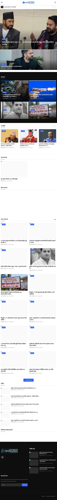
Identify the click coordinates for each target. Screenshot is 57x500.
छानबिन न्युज (3, 68)
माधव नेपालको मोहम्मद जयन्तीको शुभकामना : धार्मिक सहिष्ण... (7, 145)
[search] (55, 2)
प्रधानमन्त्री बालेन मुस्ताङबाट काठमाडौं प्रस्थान (11, 66)
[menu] (1, 2)
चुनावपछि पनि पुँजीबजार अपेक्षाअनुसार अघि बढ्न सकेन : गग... (47, 145)
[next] (55, 7)
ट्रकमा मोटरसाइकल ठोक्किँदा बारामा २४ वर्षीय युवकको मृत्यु (41, 370)
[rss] (2, 457)
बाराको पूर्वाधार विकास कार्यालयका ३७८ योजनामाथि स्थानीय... (41, 113)
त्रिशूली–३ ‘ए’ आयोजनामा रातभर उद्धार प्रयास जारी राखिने (14, 319)
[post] (28, 29)
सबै (54, 219)
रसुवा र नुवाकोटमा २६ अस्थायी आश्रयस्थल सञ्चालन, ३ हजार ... (42, 319)
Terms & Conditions (50, 496)
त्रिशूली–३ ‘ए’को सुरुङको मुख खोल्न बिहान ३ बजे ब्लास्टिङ (41, 293)
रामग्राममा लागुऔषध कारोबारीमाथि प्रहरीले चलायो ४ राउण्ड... (42, 96)
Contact (43, 496)
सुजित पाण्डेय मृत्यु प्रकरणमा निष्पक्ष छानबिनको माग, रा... (12, 113)
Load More (28, 380)
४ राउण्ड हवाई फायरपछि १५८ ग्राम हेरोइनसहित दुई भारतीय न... (11, 96)
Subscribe (25, 485)
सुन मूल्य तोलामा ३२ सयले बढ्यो (10, 7)
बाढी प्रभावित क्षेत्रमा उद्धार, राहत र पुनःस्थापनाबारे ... (14, 266)
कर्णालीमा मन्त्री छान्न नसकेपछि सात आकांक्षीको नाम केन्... (27, 145)
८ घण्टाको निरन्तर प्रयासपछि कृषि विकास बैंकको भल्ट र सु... (13, 344)
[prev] (53, 7)
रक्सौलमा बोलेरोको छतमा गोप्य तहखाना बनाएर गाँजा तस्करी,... (41, 344)
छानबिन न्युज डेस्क (4, 46)
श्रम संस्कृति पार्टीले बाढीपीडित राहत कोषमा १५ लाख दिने (13, 370)
